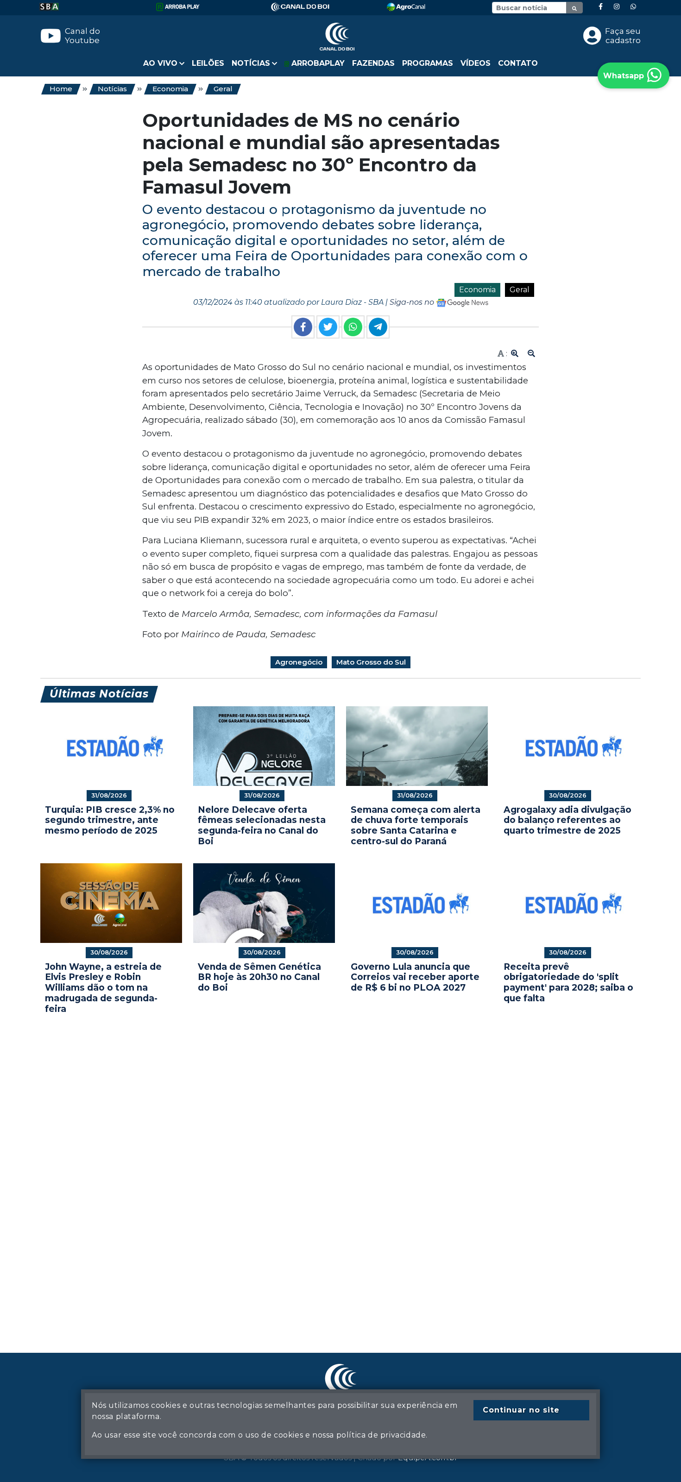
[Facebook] (600, 7)
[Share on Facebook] (303, 327)
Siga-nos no (413, 302)
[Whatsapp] (633, 7)
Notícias (112, 88)
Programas (427, 63)
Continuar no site (521, 1410)
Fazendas (373, 63)
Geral (223, 88)
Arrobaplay (317, 63)
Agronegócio (298, 662)
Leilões (208, 63)
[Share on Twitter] (328, 327)
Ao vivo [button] (160, 63)
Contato (518, 63)
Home (61, 88)
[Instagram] (616, 7)
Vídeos (475, 63)
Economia (170, 88)
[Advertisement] (318, 1169)
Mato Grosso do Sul (371, 662)
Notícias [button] (251, 63)
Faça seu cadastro (623, 35)
